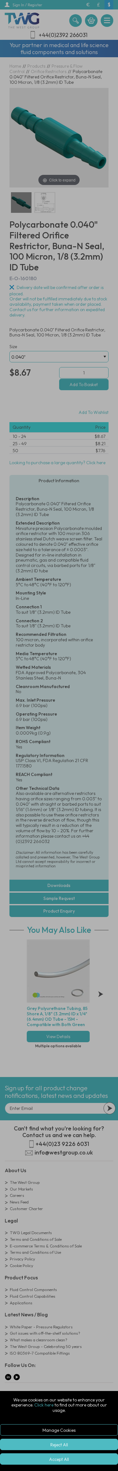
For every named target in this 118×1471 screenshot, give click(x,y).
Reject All (59, 1445)
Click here (43, 1405)
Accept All (59, 1459)
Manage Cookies (59, 1430)
